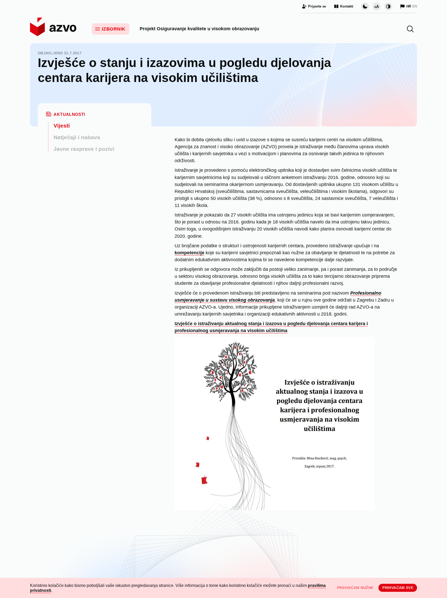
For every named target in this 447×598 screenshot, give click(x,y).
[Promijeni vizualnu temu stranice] (365, 6)
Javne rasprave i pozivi (84, 149)
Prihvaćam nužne (355, 588)
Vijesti (62, 126)
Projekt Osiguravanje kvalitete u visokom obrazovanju (199, 28)
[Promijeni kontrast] (388, 6)
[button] (410, 29)
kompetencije (189, 252)
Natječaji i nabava (77, 137)
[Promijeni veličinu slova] (377, 6)
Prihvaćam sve (397, 588)
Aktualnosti (69, 114)
